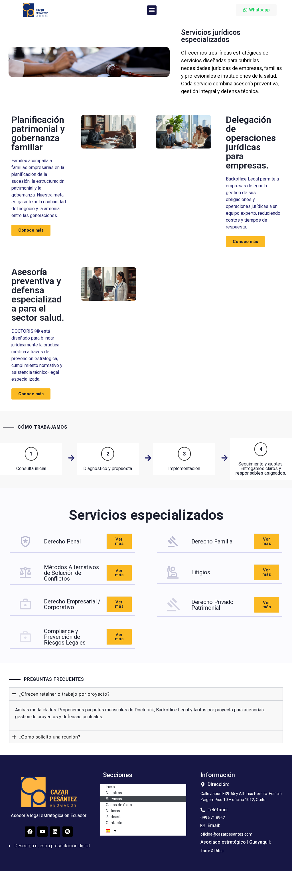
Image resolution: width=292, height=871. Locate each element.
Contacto (114, 822)
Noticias (113, 810)
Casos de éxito (119, 804)
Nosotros (114, 792)
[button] (152, 10)
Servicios (114, 798)
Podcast (113, 816)
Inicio (110, 786)
